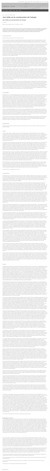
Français (29, 1)
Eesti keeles (22, 1)
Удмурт (47, 1)
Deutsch (32, 1)
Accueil (3, 10)
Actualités (10, 10)
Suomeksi (34, 1)
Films (14, 10)
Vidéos (20, 10)
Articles (7, 10)
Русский (20, 1)
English (26, 1)
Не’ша (40, 1)
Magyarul (38, 1)
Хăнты (43, 1)
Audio (17, 10)
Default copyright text (5, 469)
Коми (45, 1)
